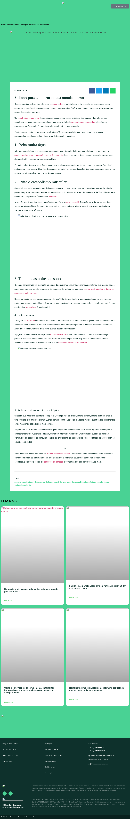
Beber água (40, 482)
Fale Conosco (7, 761)
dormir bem (31, 307)
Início (3, 25)
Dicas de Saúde (12, 25)
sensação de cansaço (53, 462)
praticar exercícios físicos (58, 454)
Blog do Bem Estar (9, 749)
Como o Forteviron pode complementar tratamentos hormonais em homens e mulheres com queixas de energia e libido (29, 690)
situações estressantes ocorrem (72, 343)
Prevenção (49, 773)
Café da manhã (52, 482)
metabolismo (102, 482)
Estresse (75, 482)
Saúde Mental (50, 767)
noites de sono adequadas (83, 122)
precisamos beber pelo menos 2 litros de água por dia (38, 155)
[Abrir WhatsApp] (123, 812)
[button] (92, 90)
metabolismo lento (22, 485)
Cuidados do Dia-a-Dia (53, 755)
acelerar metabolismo (24, 482)
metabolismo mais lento (28, 118)
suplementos (57, 104)
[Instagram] (11, 793)
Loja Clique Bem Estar (11, 755)
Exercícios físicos (88, 482)
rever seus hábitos (58, 334)
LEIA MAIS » (8, 601)
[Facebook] (5, 793)
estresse (31, 320)
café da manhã (72, 202)
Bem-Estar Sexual (51, 749)
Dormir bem (65, 482)
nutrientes (53, 196)
